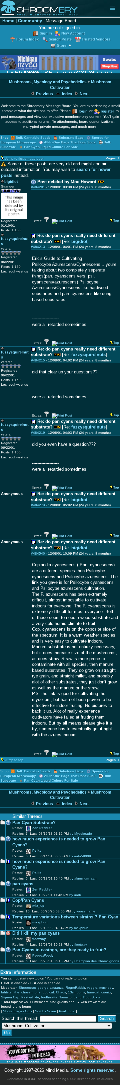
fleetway (39, 939)
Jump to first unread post (24, 158)
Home (8, 21)
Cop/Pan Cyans (28, 900)
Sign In (46, 33)
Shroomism (27, 987)
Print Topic (67, 1011)
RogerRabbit (75, 987)
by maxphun (78, 928)
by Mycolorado (81, 833)
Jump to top (14, 760)
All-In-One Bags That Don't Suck (70, 142)
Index (66, 94)
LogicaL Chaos (54, 992)
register (107, 111)
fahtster (6, 992)
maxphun (39, 922)
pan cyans (22, 884)
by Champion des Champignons (94, 961)
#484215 (38, 360)
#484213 (38, 247)
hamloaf (93, 992)
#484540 (38, 553)
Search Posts (60, 39)
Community (30, 21)
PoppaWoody (43, 955)
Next (84, 94)
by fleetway (78, 944)
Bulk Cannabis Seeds (33, 137)
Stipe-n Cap (10, 997)
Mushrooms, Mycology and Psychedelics (48, 82)
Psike (37, 850)
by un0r (75, 895)
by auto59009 (80, 856)
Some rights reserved (92, 1070)
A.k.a (96, 997)
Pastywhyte (30, 997)
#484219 (38, 432)
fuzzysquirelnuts (88, 354)
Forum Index (27, 39)
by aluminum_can (83, 878)
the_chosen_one (27, 992)
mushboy (106, 987)
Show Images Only (17, 1011)
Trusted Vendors (96, 39)
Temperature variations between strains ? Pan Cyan (65, 917)
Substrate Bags (71, 137)
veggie (92, 987)
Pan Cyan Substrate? (34, 822)
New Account (73, 33)
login (83, 111)
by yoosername (83, 911)
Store (61, 45)
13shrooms (76, 992)
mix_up (38, 905)
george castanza (51, 987)
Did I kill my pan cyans (36, 933)
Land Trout (82, 997)
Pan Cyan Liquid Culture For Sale (51, 147)
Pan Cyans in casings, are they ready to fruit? (59, 950)
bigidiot (79, 241)
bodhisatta (49, 997)
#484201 (38, 187)
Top (116, 220)
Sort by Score (45, 1011)
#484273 (38, 505)
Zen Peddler (42, 828)
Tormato (65, 997)
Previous (44, 94)
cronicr (106, 992)
